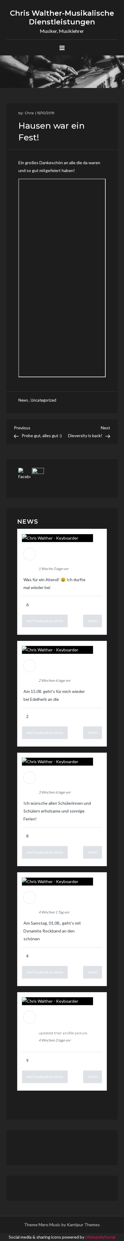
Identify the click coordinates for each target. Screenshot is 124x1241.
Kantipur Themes (83, 1224)
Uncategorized (43, 400)
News (23, 400)
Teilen (93, 621)
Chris (29, 113)
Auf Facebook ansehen (44, 621)
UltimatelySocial (100, 1236)
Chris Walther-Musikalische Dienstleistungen (62, 17)
